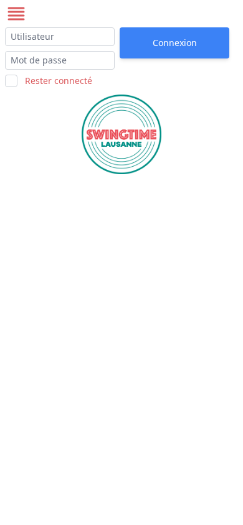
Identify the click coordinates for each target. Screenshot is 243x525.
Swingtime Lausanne (92, 13)
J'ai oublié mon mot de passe (169, 68)
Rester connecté (58, 80)
